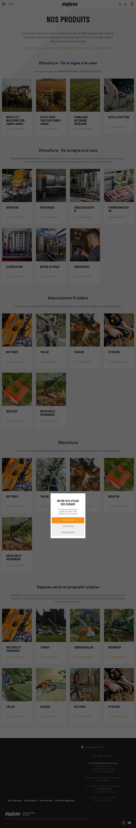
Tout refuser (68, 526)
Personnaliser (68, 533)
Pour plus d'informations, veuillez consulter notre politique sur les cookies (68, 512)
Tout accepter (68, 520)
